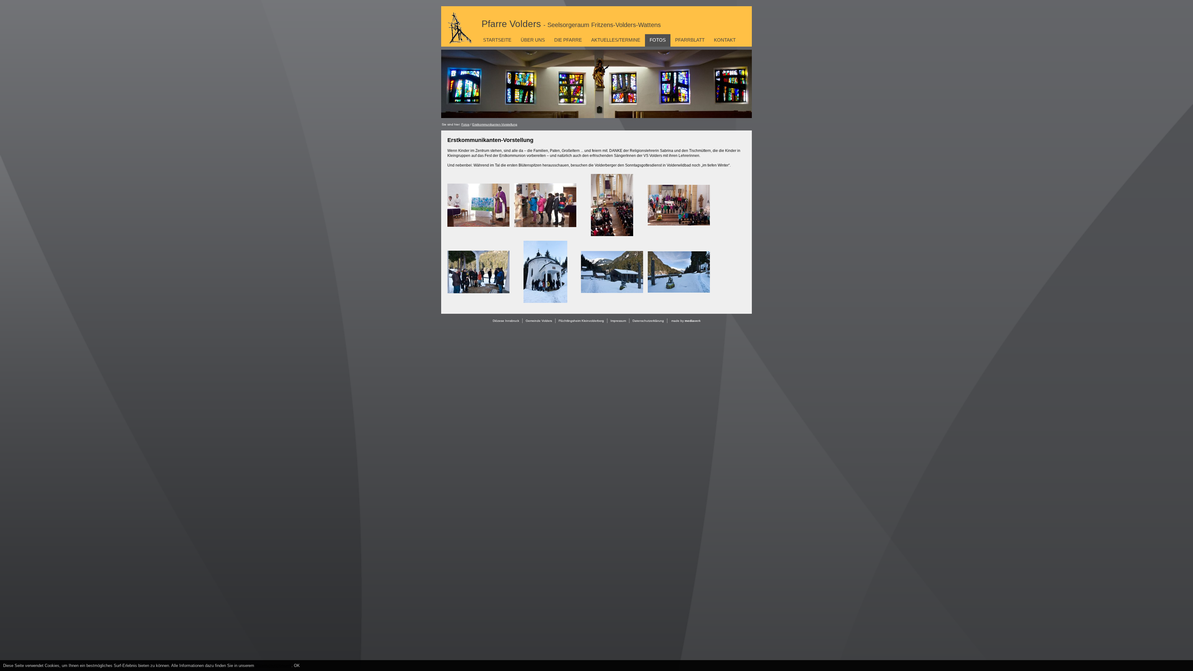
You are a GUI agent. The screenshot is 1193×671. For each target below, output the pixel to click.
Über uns (533, 40)
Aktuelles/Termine (615, 40)
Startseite (497, 40)
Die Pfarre (568, 40)
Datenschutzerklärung (648, 320)
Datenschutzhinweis (273, 665)
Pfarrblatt (690, 40)
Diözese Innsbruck (506, 320)
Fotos (658, 40)
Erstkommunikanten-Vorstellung (494, 124)
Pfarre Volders (571, 24)
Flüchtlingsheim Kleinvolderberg (581, 320)
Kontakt (725, 40)
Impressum (618, 320)
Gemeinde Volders (539, 320)
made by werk (686, 320)
